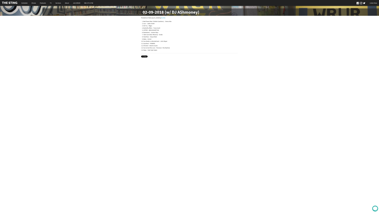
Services (58, 3)
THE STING (9, 3)
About (67, 3)
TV (51, 3)
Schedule (24, 3)
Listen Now (373, 3)
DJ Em (163, 18)
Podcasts (43, 3)
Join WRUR (76, 3)
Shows (33, 3)
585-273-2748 (88, 3)
